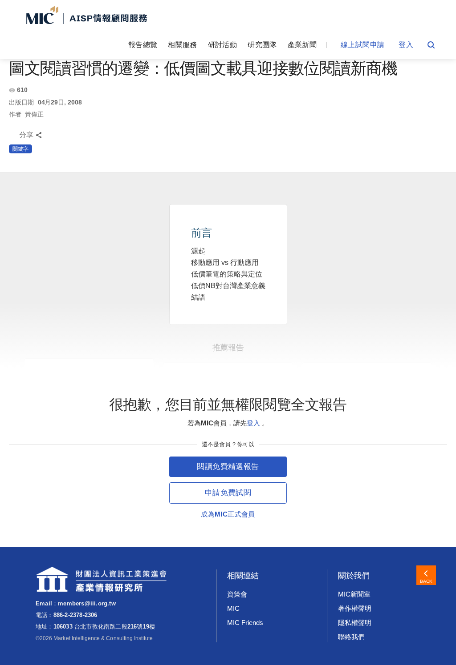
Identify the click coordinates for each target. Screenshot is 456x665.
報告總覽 (142, 44)
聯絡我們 (351, 637)
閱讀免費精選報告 (228, 466)
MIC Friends (245, 622)
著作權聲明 (354, 608)
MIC (233, 608)
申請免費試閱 (228, 493)
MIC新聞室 (354, 594)
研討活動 (222, 44)
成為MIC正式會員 (228, 514)
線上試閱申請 (362, 44)
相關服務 (182, 44)
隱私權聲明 (354, 622)
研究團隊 (262, 44)
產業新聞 (302, 44)
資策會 (237, 594)
